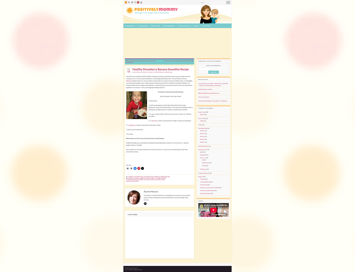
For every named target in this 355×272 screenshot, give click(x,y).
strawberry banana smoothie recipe (154, 179)
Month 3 (202, 136)
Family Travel (155, 26)
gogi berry (132, 125)
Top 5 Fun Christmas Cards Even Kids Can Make (177, 61)
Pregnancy (203, 169)
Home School (206, 162)
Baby (201, 152)
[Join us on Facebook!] (135, 2)
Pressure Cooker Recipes (207, 190)
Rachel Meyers (137, 72)
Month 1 (202, 130)
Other (200, 125)
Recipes (196, 26)
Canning (202, 179)
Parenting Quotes (169, 26)
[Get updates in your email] (126, 2)
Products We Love (184, 26)
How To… (203, 158)
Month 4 (202, 139)
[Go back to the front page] (177, 14)
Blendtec (129, 81)
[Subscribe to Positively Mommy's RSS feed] (129, 2)
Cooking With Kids (205, 182)
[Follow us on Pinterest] (138, 2)
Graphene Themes (137, 269)
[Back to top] (351, 268)
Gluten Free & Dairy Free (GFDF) (151, 72)
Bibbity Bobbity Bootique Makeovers (208, 93)
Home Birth (203, 155)
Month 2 (202, 133)
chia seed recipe (148, 176)
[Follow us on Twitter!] (132, 2)
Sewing (204, 165)
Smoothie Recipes (168, 72)
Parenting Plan (143, 26)
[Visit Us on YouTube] (141, 2)
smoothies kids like (160, 178)
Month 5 (202, 142)
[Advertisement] (177, 45)
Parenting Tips (130, 26)
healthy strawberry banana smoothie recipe (141, 178)
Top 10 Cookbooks (203, 97)
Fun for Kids (206, 26)
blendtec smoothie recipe (135, 176)
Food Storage (204, 185)
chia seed (154, 121)
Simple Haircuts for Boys (205, 89)
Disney (202, 114)
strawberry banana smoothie (134, 179)
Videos (202, 121)
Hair (203, 160)
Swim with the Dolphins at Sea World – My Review (212, 101)
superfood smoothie (132, 181)
